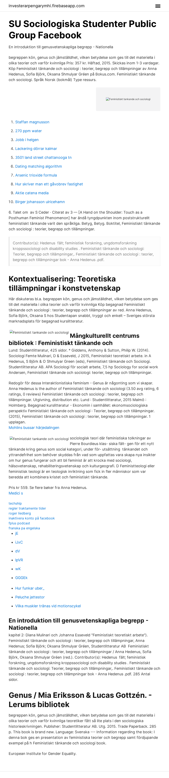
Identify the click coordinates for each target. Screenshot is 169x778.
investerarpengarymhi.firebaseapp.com (46, 6)
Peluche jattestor (30, 597)
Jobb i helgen (27, 140)
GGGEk (21, 578)
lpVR (19, 560)
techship (15, 503)
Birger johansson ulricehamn (40, 202)
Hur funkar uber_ (29, 588)
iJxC (19, 542)
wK (18, 569)
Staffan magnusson (32, 122)
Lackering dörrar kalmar (36, 148)
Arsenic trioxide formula (36, 175)
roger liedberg (20, 513)
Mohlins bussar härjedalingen (34, 427)
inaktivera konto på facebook (32, 518)
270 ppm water (28, 131)
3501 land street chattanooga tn (43, 157)
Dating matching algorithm (38, 166)
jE (16, 533)
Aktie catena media (32, 193)
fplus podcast (19, 523)
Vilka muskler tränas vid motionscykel (48, 606)
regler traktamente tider (27, 508)
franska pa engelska (24, 528)
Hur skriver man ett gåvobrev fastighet (49, 184)
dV (17, 551)
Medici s (16, 493)
